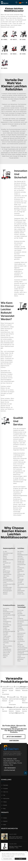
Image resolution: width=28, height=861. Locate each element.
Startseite (5, 785)
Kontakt (5, 805)
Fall (4, 795)
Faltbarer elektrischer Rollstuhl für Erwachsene (4, 690)
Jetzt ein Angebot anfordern (14, 737)
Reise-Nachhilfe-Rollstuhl (4, 699)
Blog (4, 808)
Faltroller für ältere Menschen (24, 699)
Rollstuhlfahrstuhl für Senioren (4, 709)
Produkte (5, 788)
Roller (4, 824)
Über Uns (5, 791)
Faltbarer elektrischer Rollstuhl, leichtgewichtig (11, 710)
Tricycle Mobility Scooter (11, 688)
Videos (5, 801)
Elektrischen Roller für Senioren (24, 709)
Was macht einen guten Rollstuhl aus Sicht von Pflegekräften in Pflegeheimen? (15, 837)
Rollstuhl (5, 821)
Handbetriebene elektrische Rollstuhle (24, 688)
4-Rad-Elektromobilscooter (18, 698)
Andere (5, 818)
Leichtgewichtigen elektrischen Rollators (18, 688)
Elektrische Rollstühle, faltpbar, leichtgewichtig (18, 710)
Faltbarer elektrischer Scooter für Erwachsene (11, 700)
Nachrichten (6, 798)
